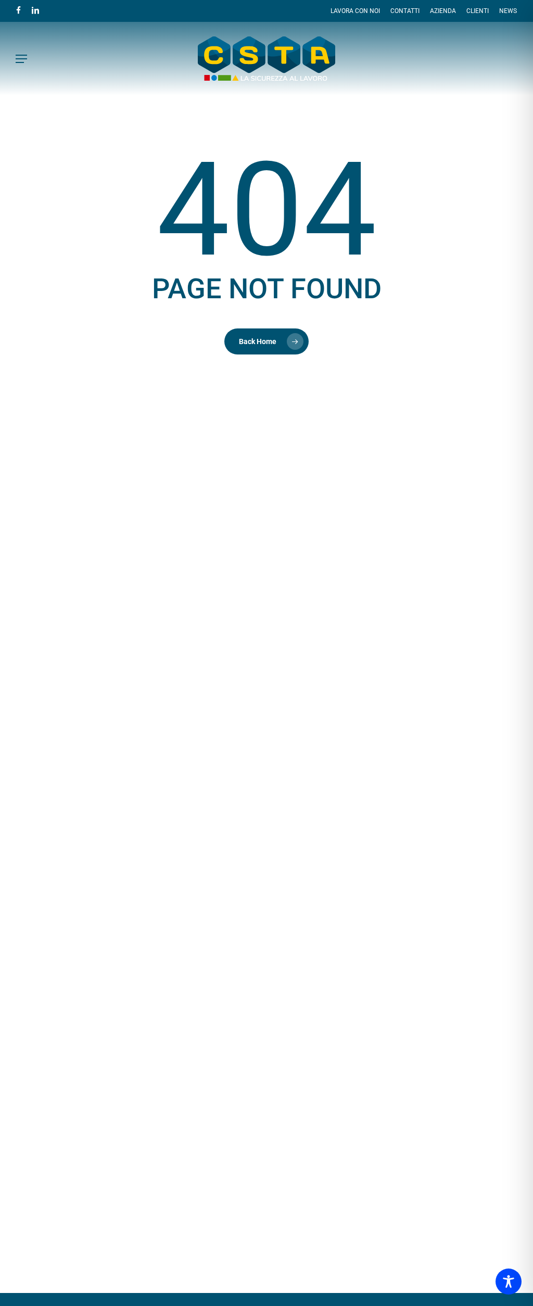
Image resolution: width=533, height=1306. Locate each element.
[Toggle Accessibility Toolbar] (508, 1281)
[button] (21, 59)
